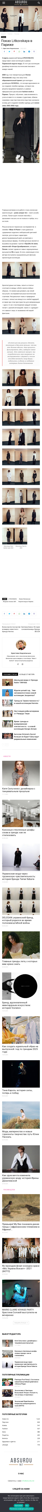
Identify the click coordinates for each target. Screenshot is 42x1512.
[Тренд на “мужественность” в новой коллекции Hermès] (7, 703)
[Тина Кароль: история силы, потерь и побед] (21, 1074)
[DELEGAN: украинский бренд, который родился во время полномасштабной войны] (21, 901)
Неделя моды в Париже (25, 601)
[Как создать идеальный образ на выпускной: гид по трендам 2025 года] (21, 1030)
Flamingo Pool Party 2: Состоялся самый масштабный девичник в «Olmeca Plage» (27, 1382)
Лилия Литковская (24, 599)
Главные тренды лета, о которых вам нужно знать (19, 962)
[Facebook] (19, 664)
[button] (39, 3)
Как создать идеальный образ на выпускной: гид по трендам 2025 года (20, 1049)
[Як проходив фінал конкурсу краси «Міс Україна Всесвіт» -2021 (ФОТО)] (21, 1250)
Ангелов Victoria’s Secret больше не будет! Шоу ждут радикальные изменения (26, 736)
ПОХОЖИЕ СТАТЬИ (10, 674)
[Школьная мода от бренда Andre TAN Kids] (7, 682)
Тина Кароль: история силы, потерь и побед (17, 1091)
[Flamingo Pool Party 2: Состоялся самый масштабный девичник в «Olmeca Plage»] (7, 1382)
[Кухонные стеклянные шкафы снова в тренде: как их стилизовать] (21, 813)
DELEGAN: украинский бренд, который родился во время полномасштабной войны (17, 920)
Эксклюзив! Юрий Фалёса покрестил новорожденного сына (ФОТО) (25, 1404)
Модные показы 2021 (9, 601)
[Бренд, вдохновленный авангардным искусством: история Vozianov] (21, 986)
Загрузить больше (20, 1323)
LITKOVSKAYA (13, 599)
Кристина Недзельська (11, 48)
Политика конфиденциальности (21, 1509)
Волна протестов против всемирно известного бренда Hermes (11, 629)
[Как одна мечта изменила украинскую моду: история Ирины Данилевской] (21, 1159)
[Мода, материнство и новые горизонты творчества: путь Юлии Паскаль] (21, 1115)
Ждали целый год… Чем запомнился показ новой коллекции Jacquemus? (25, 692)
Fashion (10, 34)
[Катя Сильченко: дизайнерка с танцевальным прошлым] (21, 773)
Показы (16, 34)
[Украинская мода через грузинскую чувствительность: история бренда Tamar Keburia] (21, 857)
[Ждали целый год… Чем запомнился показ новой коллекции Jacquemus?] (7, 692)
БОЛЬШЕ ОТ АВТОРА (26, 674)
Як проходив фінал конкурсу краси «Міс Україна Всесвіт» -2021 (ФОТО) (20, 1269)
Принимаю (18, 1505)
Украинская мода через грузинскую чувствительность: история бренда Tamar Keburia (18, 876)
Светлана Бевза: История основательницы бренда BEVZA (30, 629)
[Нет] (39, 1502)
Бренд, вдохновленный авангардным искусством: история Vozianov (16, 1005)
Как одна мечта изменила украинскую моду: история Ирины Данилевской (20, 1178)
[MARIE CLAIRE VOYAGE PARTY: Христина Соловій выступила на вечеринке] (21, 1293)
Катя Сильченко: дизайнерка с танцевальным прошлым (18, 790)
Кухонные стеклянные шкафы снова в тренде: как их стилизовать (18, 832)
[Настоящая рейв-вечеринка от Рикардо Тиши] (7, 713)
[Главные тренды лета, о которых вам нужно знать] (21, 945)
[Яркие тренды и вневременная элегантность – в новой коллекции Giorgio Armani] (7, 723)
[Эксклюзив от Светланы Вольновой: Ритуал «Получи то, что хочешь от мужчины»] (7, 1393)
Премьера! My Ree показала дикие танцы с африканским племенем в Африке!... (20, 1227)
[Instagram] (23, 664)
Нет (27, 1505)
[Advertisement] (21, 187)
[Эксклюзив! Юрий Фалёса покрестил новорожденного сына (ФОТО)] (7, 1404)
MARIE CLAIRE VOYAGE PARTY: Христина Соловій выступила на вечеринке (19, 1312)
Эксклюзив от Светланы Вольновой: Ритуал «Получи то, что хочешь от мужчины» (26, 1393)
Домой (3, 34)
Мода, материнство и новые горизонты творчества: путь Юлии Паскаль (20, 1134)
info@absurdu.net (28, 1481)
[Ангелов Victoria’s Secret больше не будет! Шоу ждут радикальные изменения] (7, 736)
